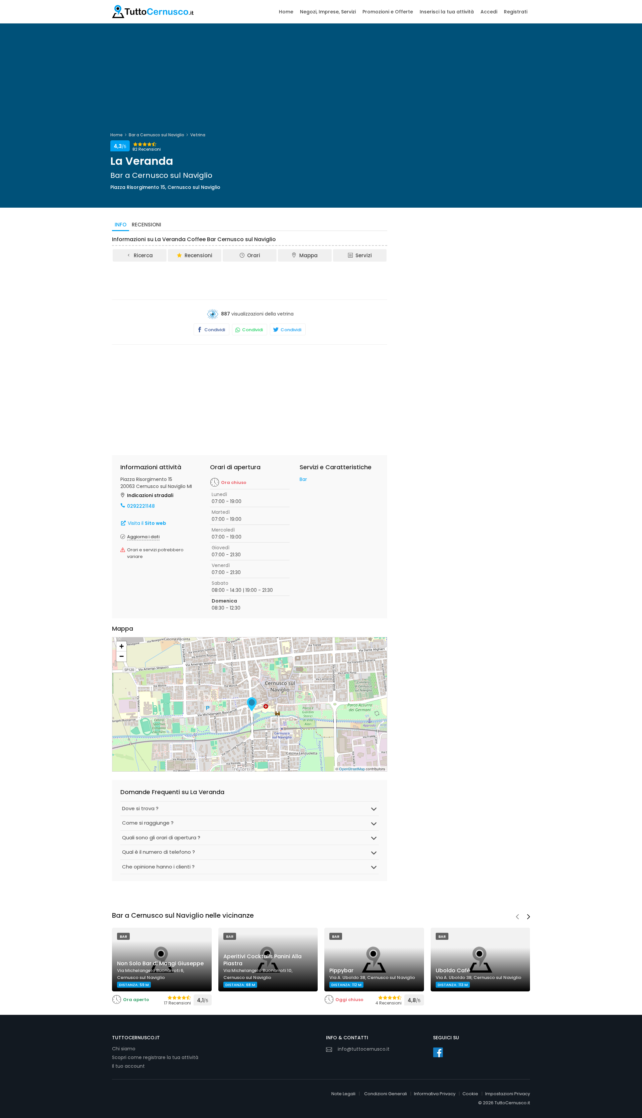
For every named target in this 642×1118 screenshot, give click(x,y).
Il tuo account (128, 1066)
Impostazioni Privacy (507, 1094)
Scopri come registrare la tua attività (155, 1057)
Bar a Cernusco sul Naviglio (156, 135)
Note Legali (343, 1094)
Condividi (214, 330)
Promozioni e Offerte (387, 11)
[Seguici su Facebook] (438, 1052)
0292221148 (141, 506)
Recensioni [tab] (146, 224)
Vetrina (197, 135)
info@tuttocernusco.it (364, 1049)
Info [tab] (120, 224)
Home (286, 11)
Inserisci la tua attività (447, 11)
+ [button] (121, 646)
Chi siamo (123, 1049)
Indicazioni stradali (150, 495)
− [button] (121, 656)
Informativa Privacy (434, 1094)
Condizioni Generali (385, 1094)
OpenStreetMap (352, 768)
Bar (303, 479)
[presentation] (517, 917)
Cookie (470, 1094)
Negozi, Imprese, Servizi (328, 11)
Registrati (515, 11)
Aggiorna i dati (143, 537)
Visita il (146, 523)
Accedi (488, 11)
